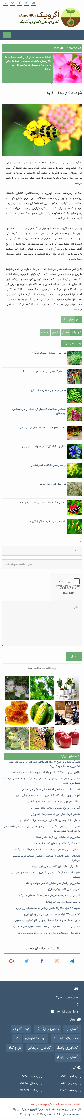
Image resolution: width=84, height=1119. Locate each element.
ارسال (74, 656)
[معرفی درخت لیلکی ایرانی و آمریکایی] (42, 738)
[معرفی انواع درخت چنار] (42, 688)
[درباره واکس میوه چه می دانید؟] (67, 738)
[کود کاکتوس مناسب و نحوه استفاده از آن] (67, 688)
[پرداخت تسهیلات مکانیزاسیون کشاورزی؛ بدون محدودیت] (67, 713)
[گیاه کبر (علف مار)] (17, 688)
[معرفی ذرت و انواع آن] (42, 713)
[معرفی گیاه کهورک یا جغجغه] (17, 738)
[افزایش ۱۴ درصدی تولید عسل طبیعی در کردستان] (17, 713)
